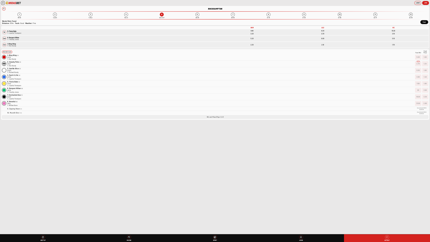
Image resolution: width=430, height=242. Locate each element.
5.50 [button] (418, 57)
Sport (215, 240)
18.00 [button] (418, 97)
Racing (129, 240)
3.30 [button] (425, 97)
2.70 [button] (418, 64)
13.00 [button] (418, 103)
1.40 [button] (425, 77)
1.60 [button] (425, 57)
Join (425, 3)
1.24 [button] (425, 64)
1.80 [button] (425, 83)
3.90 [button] (418, 77)
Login (418, 3)
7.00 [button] (418, 83)
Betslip (387, 238)
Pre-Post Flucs (7, 52)
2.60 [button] (425, 103)
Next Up (43, 240)
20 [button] (418, 90)
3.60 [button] (425, 90)
